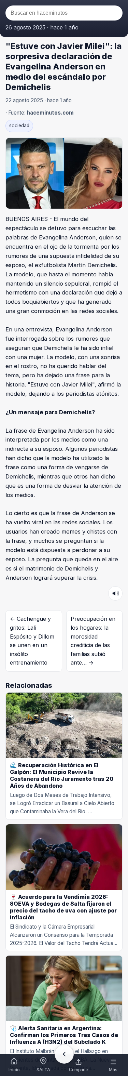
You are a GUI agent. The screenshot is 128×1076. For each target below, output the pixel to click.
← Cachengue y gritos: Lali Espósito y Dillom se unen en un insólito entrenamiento (32, 640)
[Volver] (64, 1054)
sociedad (19, 125)
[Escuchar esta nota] (115, 593)
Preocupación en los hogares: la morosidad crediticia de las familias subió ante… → (93, 640)
